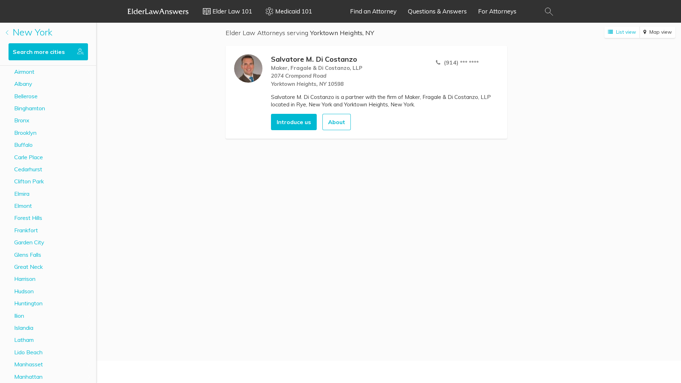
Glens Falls (27, 254)
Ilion (19, 315)
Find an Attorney (373, 11)
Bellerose (26, 96)
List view (625, 32)
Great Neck (28, 266)
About (336, 122)
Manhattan (28, 376)
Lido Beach (28, 352)
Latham (24, 339)
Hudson (24, 291)
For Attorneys (497, 11)
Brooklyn (25, 132)
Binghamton (29, 108)
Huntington (28, 303)
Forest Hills (28, 217)
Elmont (23, 205)
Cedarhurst (28, 169)
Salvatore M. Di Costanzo (314, 59)
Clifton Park (29, 181)
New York (31, 32)
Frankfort (26, 230)
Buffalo (23, 144)
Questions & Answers (437, 11)
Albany (23, 83)
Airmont (24, 71)
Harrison (24, 278)
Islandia (23, 327)
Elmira (21, 193)
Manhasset (28, 364)
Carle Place (28, 157)
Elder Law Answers (158, 11)
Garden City (29, 242)
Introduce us (294, 122)
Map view (660, 32)
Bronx (21, 120)
